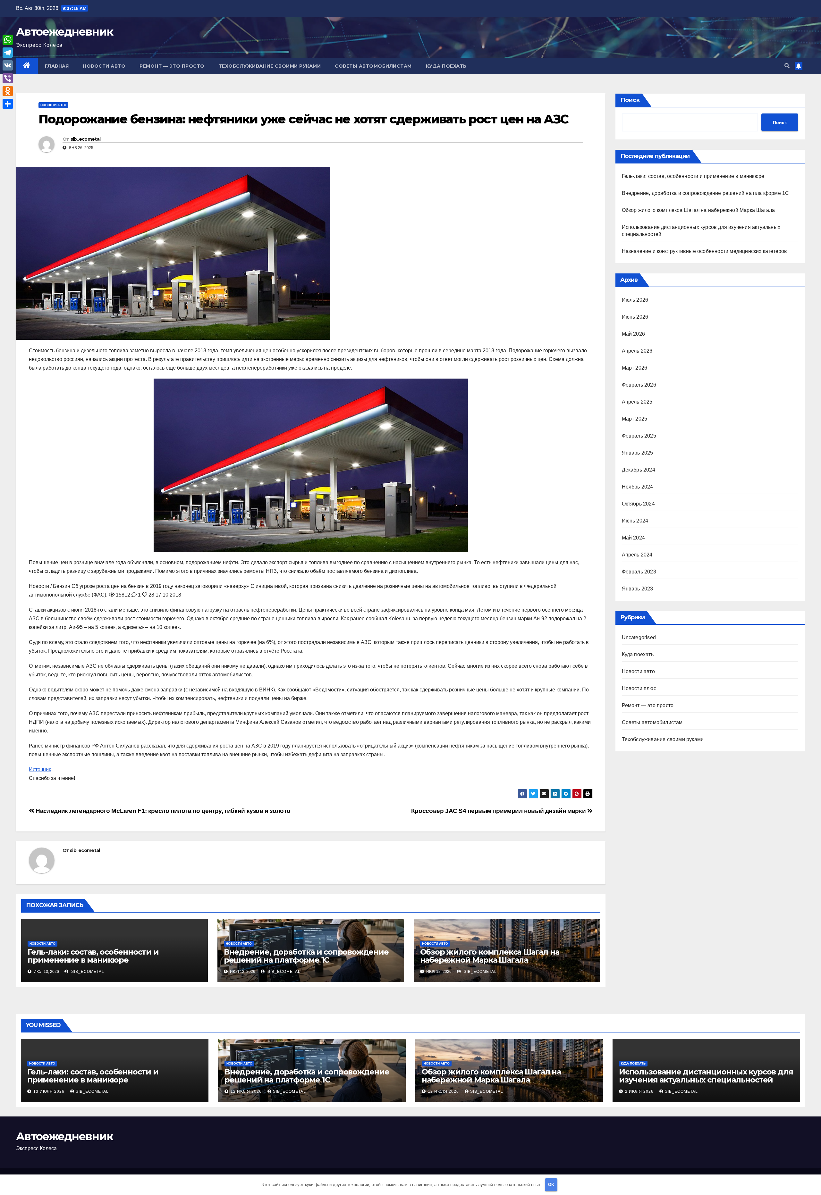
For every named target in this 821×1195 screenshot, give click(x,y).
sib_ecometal (86, 139)
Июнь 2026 (635, 317)
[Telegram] (7, 52)
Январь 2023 (637, 588)
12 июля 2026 (247, 1091)
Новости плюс (639, 688)
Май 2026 (633, 334)
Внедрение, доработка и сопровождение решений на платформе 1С (306, 956)
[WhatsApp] (7, 39)
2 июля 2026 (640, 1091)
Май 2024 (633, 537)
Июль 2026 (635, 300)
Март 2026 (634, 368)
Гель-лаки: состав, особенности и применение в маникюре (93, 956)
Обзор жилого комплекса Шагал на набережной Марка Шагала (489, 956)
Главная (57, 66)
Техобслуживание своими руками (270, 66)
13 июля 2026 (49, 1091)
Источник (40, 769)
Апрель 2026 (637, 351)
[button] (787, 66)
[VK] (7, 65)
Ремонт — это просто (172, 66)
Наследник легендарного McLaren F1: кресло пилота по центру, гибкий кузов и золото (162, 810)
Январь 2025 (637, 452)
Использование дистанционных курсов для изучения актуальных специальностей (706, 1075)
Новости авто (104, 66)
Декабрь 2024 (638, 469)
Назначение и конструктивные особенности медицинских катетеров (704, 251)
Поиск (630, 100)
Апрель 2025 (637, 402)
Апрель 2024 (637, 554)
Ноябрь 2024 (637, 486)
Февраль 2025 (639, 436)
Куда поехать (446, 66)
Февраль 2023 (639, 571)
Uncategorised (639, 637)
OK (551, 1184)
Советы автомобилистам (373, 66)
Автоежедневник (64, 31)
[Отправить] (7, 103)
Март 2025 (634, 419)
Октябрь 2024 (638, 503)
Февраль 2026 (639, 385)
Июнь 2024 (635, 520)
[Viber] (7, 78)
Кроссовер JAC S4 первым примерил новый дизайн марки (499, 810)
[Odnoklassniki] (7, 91)
